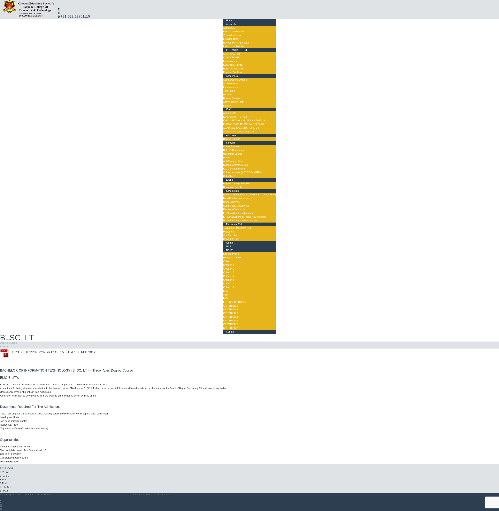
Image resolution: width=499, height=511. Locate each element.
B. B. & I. (4, 476)
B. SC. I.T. (5, 346)
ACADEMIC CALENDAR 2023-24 (241, 128)
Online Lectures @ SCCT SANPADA (242, 172)
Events (229, 179)
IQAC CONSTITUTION (235, 116)
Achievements (230, 83)
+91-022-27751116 (75, 16)
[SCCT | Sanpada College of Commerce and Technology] (29, 16)
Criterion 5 (228, 280)
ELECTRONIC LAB (233, 68)
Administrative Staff (233, 102)
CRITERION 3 (230, 313)
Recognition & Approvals (236, 42)
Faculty (227, 94)
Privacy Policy (43, 494)
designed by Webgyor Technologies (152, 494)
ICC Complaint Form (234, 168)
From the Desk (231, 39)
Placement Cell (234, 224)
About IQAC (229, 113)
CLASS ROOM (231, 57)
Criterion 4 (228, 276)
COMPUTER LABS (233, 65)
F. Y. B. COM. (6, 468)
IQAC (229, 109)
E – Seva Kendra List (234, 209)
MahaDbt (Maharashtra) (236, 198)
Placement (228, 231)
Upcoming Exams (232, 154)
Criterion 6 (228, 283)
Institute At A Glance (233, 31)
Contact (230, 331)
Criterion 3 (228, 272)
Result (226, 157)
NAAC (229, 250)
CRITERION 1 (230, 305)
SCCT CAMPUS (231, 53)
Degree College (231, 98)
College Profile (231, 254)
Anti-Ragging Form (233, 161)
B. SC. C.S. (6, 487)
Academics (232, 76)
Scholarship (232, 191)
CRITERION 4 (230, 317)
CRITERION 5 (230, 320)
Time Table (229, 91)
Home (3, 335)
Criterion (227, 261)
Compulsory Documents (236, 205)
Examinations (230, 87)
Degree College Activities (236, 183)
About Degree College (235, 79)
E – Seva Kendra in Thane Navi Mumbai (244, 217)
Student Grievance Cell (235, 165)
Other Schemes (231, 202)
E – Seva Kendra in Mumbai (238, 213)
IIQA (225, 291)
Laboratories (230, 61)
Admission (231, 135)
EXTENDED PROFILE (235, 302)
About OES (229, 28)
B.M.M (3, 483)
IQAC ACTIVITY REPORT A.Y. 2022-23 (243, 124)
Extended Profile (232, 257)
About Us (231, 24)
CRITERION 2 (230, 309)
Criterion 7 (228, 287)
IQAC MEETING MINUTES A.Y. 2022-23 (244, 120)
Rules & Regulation (233, 150)
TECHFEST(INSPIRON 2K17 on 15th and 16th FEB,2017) (53, 352)
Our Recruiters (231, 235)
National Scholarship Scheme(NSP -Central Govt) (249, 194)
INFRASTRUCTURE (237, 50)
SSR (225, 294)
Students (230, 142)
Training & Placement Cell (237, 228)
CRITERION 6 (230, 324)
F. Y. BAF (4, 472)
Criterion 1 (228, 265)
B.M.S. (3, 479)
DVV (225, 298)
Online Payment (231, 146)
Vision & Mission (232, 35)
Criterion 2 (228, 268)
